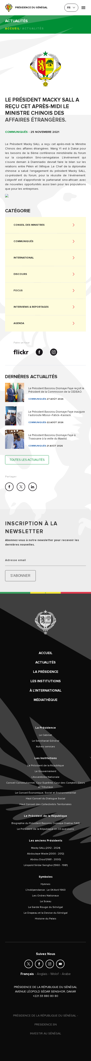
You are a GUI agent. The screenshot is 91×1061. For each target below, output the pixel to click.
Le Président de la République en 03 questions (45, 829)
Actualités (45, 662)
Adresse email (15, 560)
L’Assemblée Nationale (45, 777)
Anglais (42, 974)
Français (27, 974)
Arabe (66, 974)
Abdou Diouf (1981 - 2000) (45, 859)
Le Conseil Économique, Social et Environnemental (45, 792)
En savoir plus (45, 392)
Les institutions (45, 681)
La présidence (45, 672)
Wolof (54, 974)
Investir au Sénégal (45, 1033)
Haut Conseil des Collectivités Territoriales (45, 804)
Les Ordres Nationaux (45, 895)
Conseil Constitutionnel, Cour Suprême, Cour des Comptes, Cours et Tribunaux (45, 785)
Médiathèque (45, 700)
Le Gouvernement (45, 771)
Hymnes (45, 884)
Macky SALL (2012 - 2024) (45, 848)
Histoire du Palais (45, 918)
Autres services (45, 746)
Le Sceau (45, 901)
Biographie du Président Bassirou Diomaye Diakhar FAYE (45, 823)
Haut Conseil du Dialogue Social (45, 798)
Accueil (12, 28)
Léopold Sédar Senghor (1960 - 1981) (46, 865)
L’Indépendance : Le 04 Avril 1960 (46, 890)
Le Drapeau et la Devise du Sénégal (46, 913)
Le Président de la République (45, 765)
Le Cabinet (45, 735)
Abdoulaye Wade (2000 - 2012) (45, 853)
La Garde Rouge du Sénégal (45, 907)
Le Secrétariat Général (45, 740)
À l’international (46, 690)
